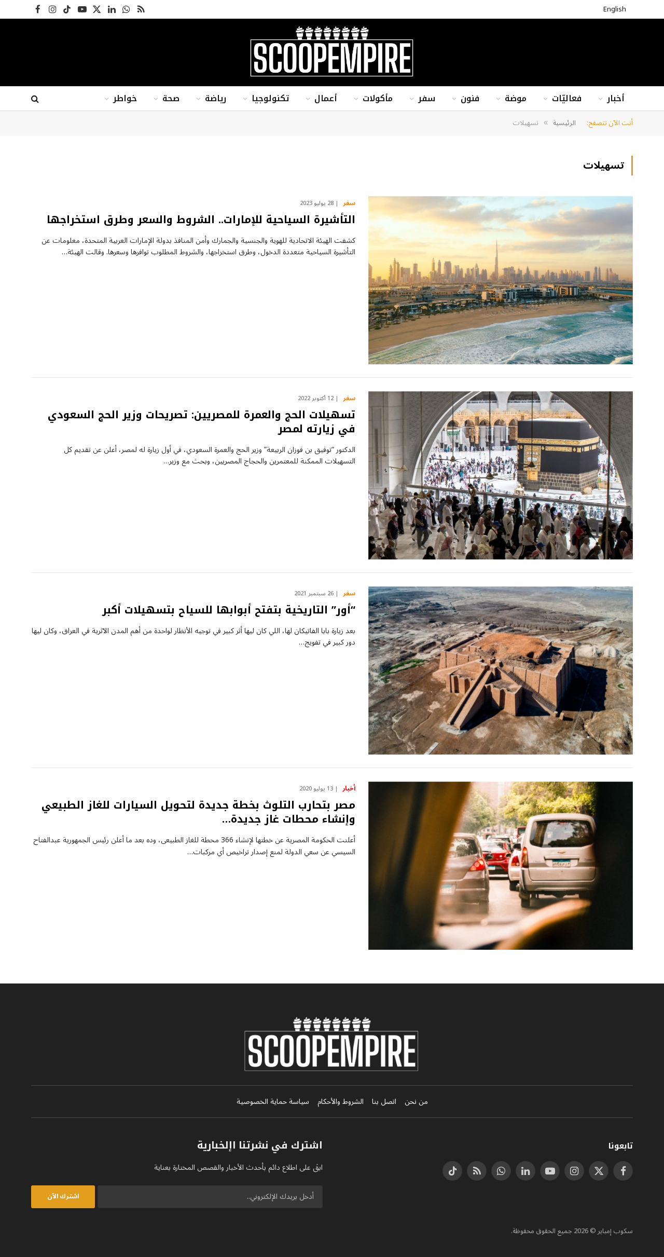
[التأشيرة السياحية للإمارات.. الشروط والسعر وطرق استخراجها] (500, 280)
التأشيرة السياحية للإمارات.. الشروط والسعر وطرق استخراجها (201, 220)
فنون (470, 98)
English (614, 9)
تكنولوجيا (270, 98)
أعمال (325, 98)
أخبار (616, 98)
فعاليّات (567, 98)
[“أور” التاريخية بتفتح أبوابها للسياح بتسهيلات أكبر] (500, 670)
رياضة (215, 98)
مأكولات (378, 98)
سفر (426, 98)
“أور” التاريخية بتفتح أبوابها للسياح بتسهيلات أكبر (228, 610)
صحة (170, 98)
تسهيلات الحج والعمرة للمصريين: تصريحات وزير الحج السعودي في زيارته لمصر (201, 422)
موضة (516, 98)
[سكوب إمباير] (331, 52)
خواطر (125, 98)
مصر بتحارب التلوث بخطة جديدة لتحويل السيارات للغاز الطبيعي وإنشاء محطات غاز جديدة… (198, 812)
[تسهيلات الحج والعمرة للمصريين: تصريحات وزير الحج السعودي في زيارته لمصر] (500, 475)
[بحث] (36, 99)
